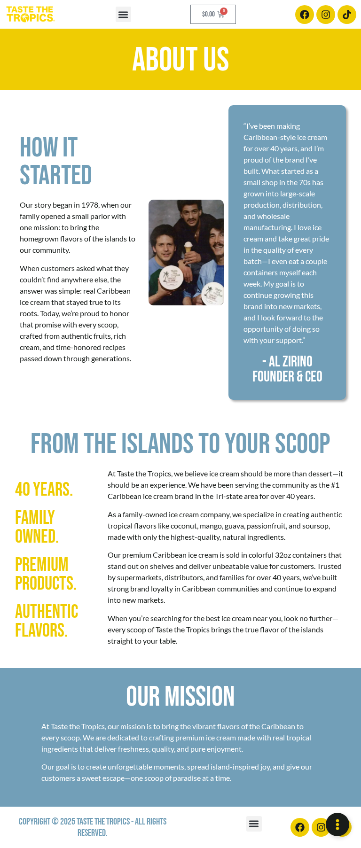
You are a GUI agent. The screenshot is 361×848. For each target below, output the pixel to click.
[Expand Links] (337, 824)
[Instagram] (325, 14)
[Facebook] (304, 14)
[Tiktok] (346, 14)
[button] (123, 14)
